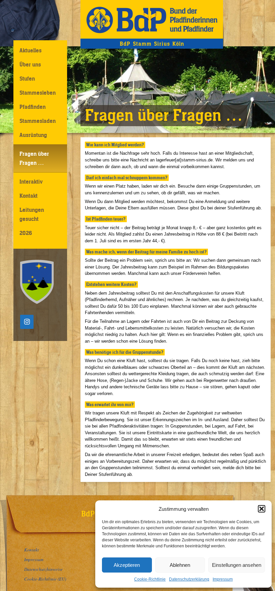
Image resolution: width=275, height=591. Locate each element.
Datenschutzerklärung (189, 579)
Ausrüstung (33, 135)
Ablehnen (180, 565)
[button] (261, 508)
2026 (25, 233)
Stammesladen (37, 120)
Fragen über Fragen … (34, 158)
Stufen (27, 78)
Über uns (30, 64)
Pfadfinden (32, 106)
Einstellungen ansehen (236, 565)
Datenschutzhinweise (43, 569)
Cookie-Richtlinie (150, 579)
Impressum (223, 579)
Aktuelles (30, 50)
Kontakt (28, 195)
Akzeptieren (127, 565)
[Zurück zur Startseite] (151, 19)
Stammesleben (37, 92)
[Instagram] (27, 322)
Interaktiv (31, 181)
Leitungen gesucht (31, 214)
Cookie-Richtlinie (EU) (45, 579)
